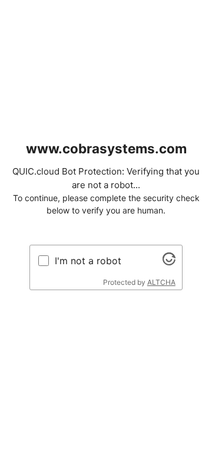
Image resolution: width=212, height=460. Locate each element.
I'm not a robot (88, 261)
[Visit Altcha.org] (169, 262)
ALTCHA (161, 282)
